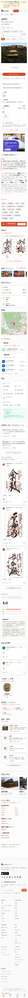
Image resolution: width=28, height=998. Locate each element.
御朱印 (8, 39)
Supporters (17, 957)
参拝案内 (14, 39)
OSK (7, 662)
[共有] (8, 27)
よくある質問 (18, 935)
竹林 (23, 203)
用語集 (16, 932)
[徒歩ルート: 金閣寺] (18, 345)
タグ (16, 937)
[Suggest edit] (11, 27)
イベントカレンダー (5, 954)
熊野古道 (3, 930)
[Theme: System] (2, 993)
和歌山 (16, 915)
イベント (3, 952)
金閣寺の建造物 (5, 838)
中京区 (3, 812)
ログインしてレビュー (16, 597)
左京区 (3, 810)
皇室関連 (5, 212)
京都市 (3, 815)
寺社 (2, 14)
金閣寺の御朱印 (5, 835)
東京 (16, 905)
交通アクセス (18, 943)
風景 (17, 212)
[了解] (20, 32)
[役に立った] (3, 657)
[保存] (3, 27)
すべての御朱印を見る (6, 233)
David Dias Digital (11, 988)
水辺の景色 (17, 215)
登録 (24, 890)
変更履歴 (17, 964)
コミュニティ (21, 39)
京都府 (6, 14)
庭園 (4, 209)
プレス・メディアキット (6, 974)
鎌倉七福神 (3, 932)
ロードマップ (18, 962)
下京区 (16, 815)
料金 (16, 952)
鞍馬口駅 (6, 343)
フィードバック (4, 981)
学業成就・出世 (11, 206)
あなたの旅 (17, 949)
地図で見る (7, 78)
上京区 (16, 812)
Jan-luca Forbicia (10, 647)
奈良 (16, 908)
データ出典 (23, 990)
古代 (4, 203)
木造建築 (5, 218)
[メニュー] (25, 11)
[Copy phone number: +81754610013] (24, 78)
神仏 (2, 915)
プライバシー (5, 990)
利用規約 (10, 990)
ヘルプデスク (4, 979)
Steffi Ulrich (9, 463)
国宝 (12, 212)
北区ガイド (4, 808)
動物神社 (11, 203)
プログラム (17, 954)
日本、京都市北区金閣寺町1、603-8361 (12, 102)
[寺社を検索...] (21, 11)
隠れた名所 (11, 209)
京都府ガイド (4, 821)
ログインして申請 (14, 130)
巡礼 (2, 937)
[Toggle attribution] (25, 333)
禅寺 (12, 218)
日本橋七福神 (4, 935)
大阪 (16, 910)
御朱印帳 (3, 913)
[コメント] (6, 502)
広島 (16, 913)
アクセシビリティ (16, 990)
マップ (2, 921)
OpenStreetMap (17, 333)
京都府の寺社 (4, 823)
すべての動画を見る (20, 268)
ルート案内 (16, 78)
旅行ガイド (17, 930)
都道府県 (17, 918)
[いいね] (3, 502)
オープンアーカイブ (19, 959)
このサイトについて (5, 971)
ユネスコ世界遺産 (7, 215)
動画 (16, 940)
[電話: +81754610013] (21, 78)
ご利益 (2, 918)
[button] (14, 323)
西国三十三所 (4, 927)
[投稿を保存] (24, 502)
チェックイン (15, 74)
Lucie (7, 548)
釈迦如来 (3, 829)
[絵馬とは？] (20, 405)
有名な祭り (20, 206)
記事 (16, 927)
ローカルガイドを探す (6, 905)
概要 (3, 39)
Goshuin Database (5, 910)
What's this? (17, 731)
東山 (16, 808)
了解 (3, 35)
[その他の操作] (25, 464)
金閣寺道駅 (6, 354)
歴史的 (18, 209)
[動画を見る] (6, 274)
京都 (16, 903)
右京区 (16, 810)
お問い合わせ (4, 976)
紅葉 (17, 203)
